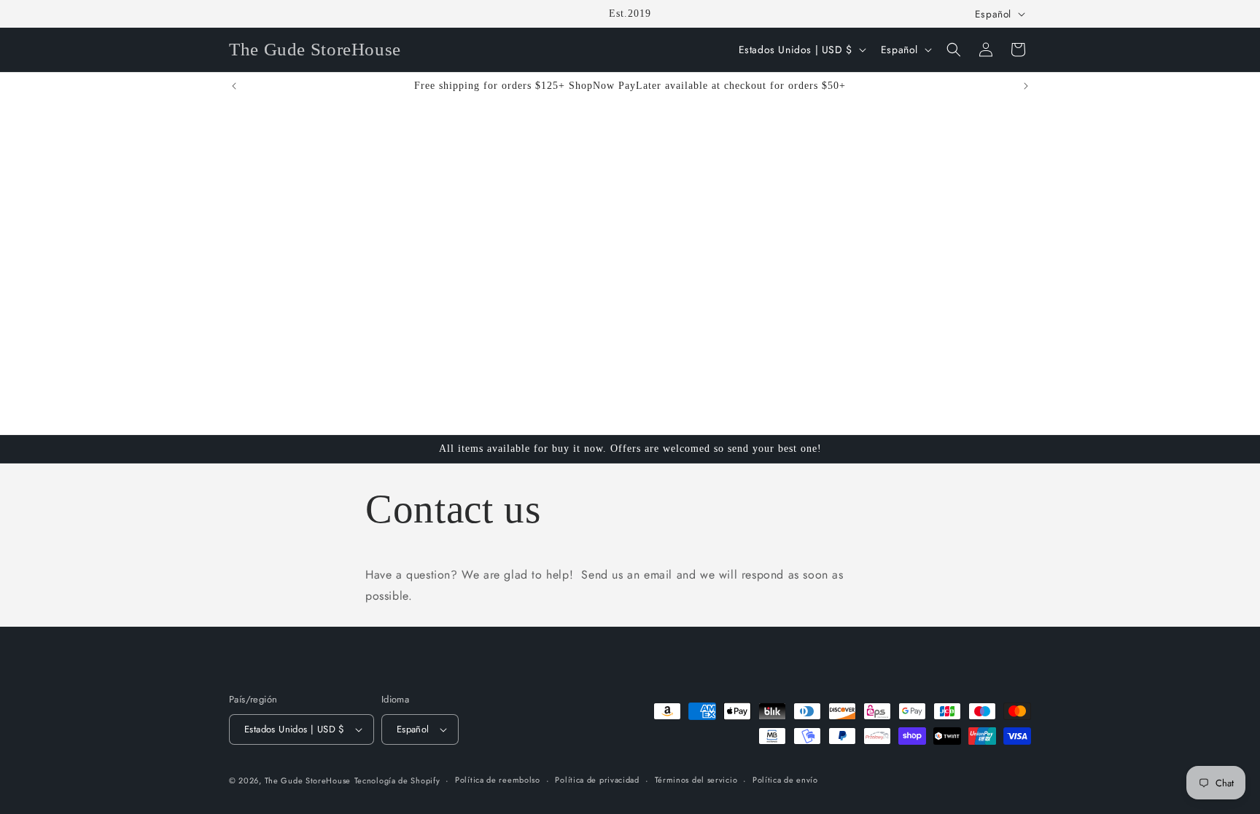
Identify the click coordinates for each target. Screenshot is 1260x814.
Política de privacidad (597, 780)
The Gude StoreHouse (308, 780)
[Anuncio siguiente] (1026, 86)
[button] (954, 50)
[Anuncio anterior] (234, 86)
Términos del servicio (696, 780)
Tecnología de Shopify (397, 780)
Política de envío (785, 780)
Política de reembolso (497, 780)
